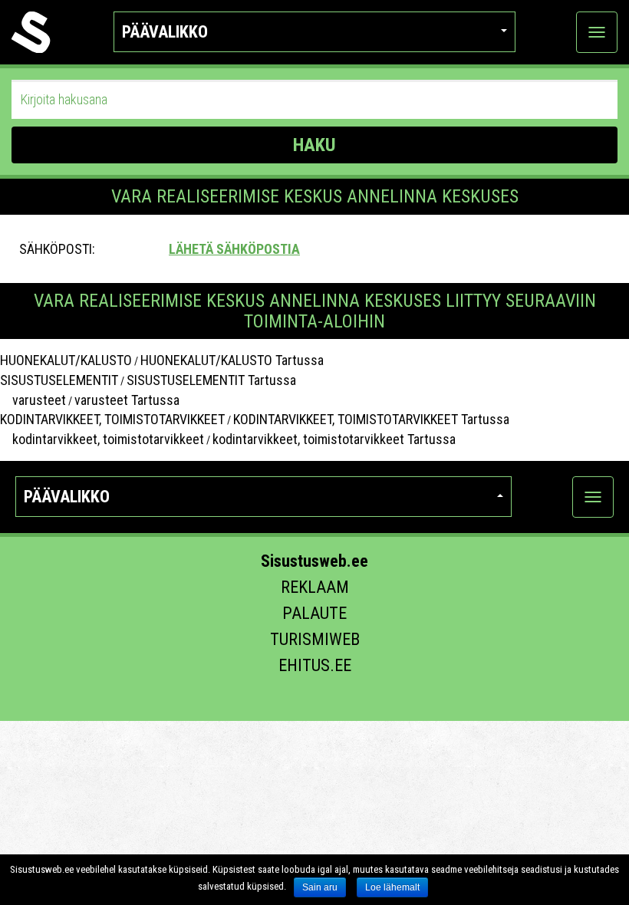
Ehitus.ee (314, 665)
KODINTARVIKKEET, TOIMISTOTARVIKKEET (112, 419)
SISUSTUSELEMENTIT (59, 380)
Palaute (314, 613)
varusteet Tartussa (126, 400)
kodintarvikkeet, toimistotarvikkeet (102, 439)
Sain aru (320, 887)
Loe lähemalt (392, 887)
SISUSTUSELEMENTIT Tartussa (211, 380)
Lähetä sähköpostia (234, 249)
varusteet (33, 400)
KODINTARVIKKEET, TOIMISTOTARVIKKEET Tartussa (371, 419)
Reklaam (315, 587)
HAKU (314, 145)
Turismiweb (315, 639)
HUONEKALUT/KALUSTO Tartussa (232, 360)
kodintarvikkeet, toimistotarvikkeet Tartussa (334, 439)
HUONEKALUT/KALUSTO (66, 360)
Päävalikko (165, 31)
